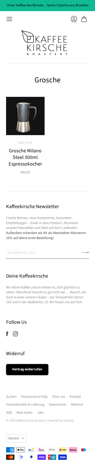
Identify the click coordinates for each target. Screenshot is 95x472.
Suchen (11, 396)
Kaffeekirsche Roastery (31, 420)
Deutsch (13, 438)
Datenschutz (57, 404)
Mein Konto (24, 412)
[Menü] (9, 19)
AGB (9, 412)
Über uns (58, 396)
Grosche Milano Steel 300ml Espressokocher (25, 157)
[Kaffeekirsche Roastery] (47, 42)
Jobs (40, 412)
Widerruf (77, 404)
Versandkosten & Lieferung (25, 404)
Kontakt (75, 396)
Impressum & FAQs (34, 396)
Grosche (25, 143)
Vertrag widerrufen (27, 369)
